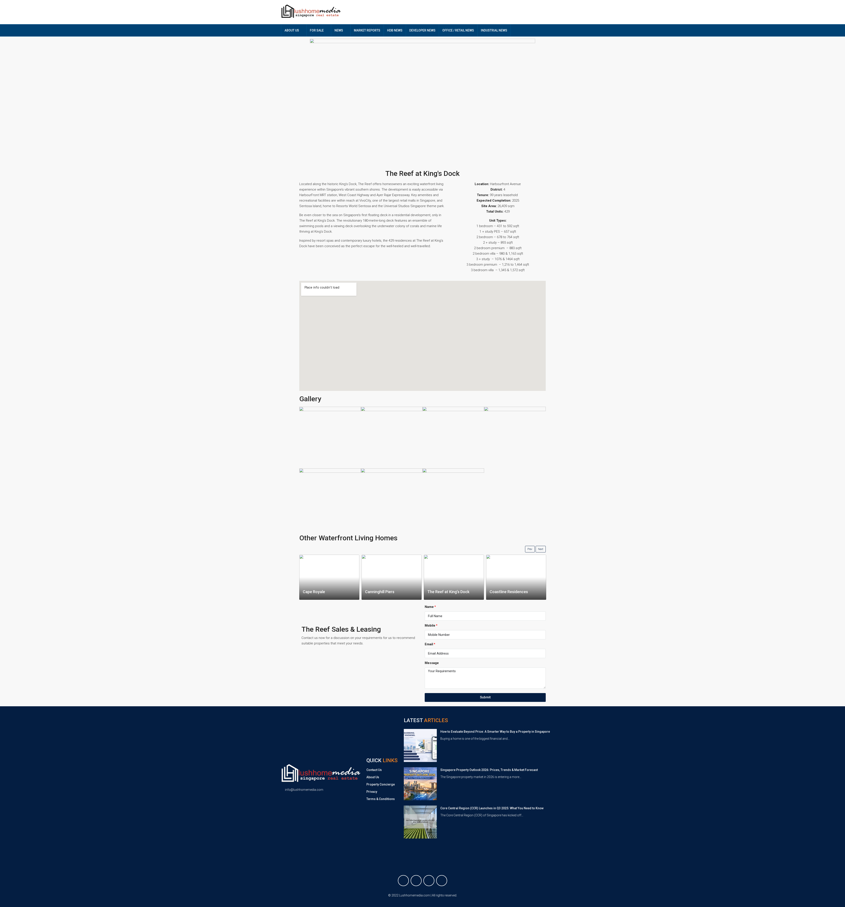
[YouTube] (441, 880)
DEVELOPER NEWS (422, 30)
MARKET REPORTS (367, 30)
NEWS (338, 30)
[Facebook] (403, 880)
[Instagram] (428, 880)
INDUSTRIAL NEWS (494, 30)
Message (432, 663)
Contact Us (374, 770)
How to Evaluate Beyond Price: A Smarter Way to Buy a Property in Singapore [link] (495, 731)
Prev (529, 549)
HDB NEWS (394, 30)
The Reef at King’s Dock (448, 591)
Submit (485, 697)
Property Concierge (380, 784)
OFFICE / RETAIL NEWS (458, 30)
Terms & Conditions (380, 799)
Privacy (371, 791)
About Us (372, 777)
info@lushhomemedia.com (304, 789)
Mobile (430, 625)
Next (540, 549)
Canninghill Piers (379, 591)
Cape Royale (314, 591)
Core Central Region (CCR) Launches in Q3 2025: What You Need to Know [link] (492, 808)
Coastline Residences (509, 591)
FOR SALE (317, 30)
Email (429, 644)
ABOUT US (292, 30)
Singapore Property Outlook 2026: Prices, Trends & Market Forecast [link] (489, 770)
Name (429, 607)
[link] (420, 745)
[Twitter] (416, 880)
